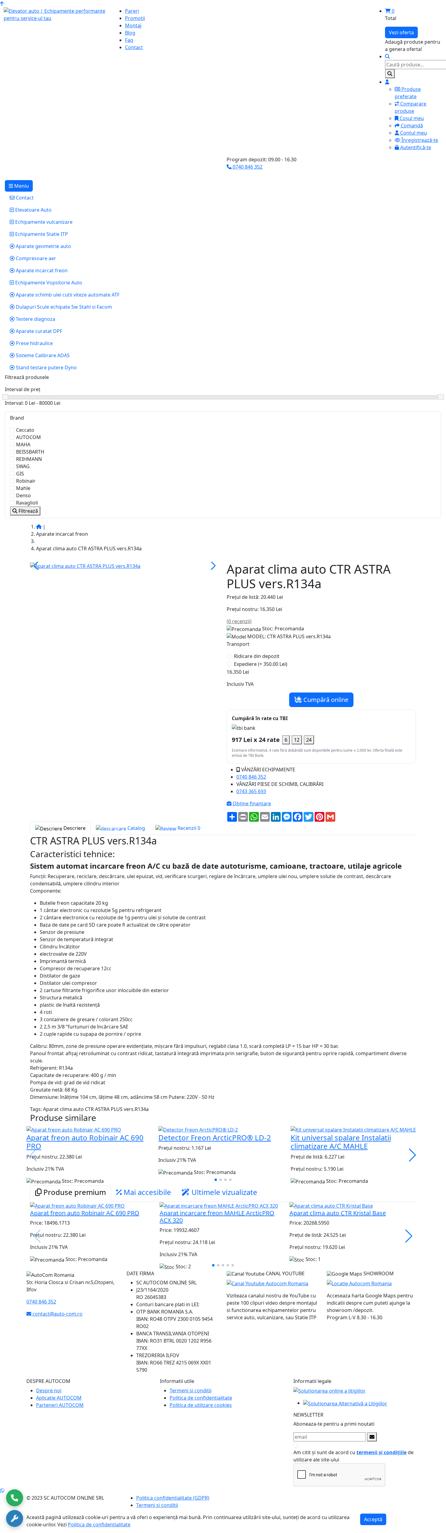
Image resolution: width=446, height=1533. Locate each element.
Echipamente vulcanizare (43, 222)
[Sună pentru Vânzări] (14, 1497)
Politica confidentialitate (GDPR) (172, 1497)
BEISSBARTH (30, 451)
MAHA (23, 444)
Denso (23, 495)
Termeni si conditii (190, 1390)
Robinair (25, 481)
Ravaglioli (27, 502)
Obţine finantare (251, 803)
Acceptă (373, 1519)
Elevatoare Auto (33, 209)
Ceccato (25, 430)
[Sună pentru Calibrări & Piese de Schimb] (14, 1518)
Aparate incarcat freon (41, 270)
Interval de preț (22, 389)
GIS (20, 473)
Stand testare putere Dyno (46, 367)
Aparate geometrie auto (43, 246)
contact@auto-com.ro (57, 1313)
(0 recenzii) (239, 621)
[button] (212, 565)
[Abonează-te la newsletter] (372, 1436)
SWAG (23, 466)
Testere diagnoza (35, 319)
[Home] (39, 526)
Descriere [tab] (74, 828)
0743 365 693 (251, 791)
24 (309, 739)
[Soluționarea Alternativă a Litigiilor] (345, 1403)
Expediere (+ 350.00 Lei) (260, 664)
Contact (24, 197)
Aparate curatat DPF (38, 331)
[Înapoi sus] (2, 3)
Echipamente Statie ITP (41, 234)
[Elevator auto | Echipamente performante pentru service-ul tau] (56, 14)
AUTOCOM (28, 437)
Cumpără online (325, 700)
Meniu (21, 186)
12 (296, 739)
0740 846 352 (246, 166)
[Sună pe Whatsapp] (2, 1490)
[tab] (70, 1193)
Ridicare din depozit (256, 656)
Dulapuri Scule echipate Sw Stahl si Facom (63, 307)
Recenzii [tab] (188, 828)
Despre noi (48, 1390)
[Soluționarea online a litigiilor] (329, 1390)
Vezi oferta (401, 32)
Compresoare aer (35, 258)
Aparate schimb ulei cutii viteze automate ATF (67, 294)
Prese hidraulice (34, 343)
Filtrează (27, 511)
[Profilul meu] (387, 82)
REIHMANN (29, 459)
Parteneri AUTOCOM (60, 1405)
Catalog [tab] (135, 828)
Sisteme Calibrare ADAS (42, 355)
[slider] (223, 397)
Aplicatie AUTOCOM (59, 1397)
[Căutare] (387, 56)
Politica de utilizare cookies (201, 1405)
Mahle (23, 488)
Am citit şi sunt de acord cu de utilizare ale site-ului (353, 1456)
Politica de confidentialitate (201, 1397)
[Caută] (390, 73)
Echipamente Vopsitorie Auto (48, 282)
